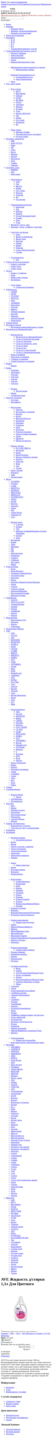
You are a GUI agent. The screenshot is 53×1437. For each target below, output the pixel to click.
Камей (13, 542)
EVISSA (14, 484)
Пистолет (20, 430)
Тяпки (18, 984)
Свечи (13, 988)
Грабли (19, 971)
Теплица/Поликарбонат (21, 1008)
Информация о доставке (16, 1392)
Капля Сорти (16, 1120)
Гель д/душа (16, 89)
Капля (13, 1118)
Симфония (15, 611)
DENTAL (15, 298)
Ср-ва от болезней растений (27, 339)
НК (12, 549)
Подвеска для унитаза (20, 1147)
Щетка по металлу (23, 441)
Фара (18, 464)
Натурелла (15, 159)
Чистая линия (21, 391)
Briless (18, 718)
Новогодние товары (19, 277)
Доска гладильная (18, 849)
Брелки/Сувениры (18, 53)
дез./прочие (20, 199)
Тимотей (19, 195)
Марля (13, 808)
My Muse (19, 100)
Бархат (14, 1222)
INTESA (14, 1209)
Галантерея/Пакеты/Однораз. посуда (21, 51)
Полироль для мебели (20, 1149)
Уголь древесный (18, 1017)
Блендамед (15, 305)
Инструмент (16, 407)
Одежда (14, 587)
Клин (13, 1122)
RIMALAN (15, 495)
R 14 (13, 40)
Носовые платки (18, 810)
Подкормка (15, 280)
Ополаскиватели (18, 709)
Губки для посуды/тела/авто (17, 262)
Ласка (13, 697)
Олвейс (14, 163)
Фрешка (14, 1076)
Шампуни (10, 1198)
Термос (14, 1013)
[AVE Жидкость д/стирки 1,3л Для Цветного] (20, 1328)
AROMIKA (15, 1047)
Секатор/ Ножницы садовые (28, 982)
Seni (12, 172)
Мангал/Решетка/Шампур (21, 927)
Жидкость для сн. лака (20, 225)
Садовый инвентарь (19, 966)
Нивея (18, 118)
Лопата (19, 977)
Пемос (13, 765)
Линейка (19, 890)
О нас (8, 1390)
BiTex (13, 1233)
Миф (13, 704)
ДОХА (18, 102)
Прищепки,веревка (19, 954)
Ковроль (14, 1125)
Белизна (14, 1098)
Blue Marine (21, 93)
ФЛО (18, 756)
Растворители (16, 801)
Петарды (14, 622)
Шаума (14, 1271)
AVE (13, 678)
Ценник (19, 906)
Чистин (14, 1196)
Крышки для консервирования (24, 31)
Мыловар (15, 547)
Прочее (19, 536)
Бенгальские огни (18, 620)
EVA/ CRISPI (21, 727)
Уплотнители (16, 1019)
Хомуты (19, 410)
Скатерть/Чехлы (17, 819)
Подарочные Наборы (15, 629)
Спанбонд (15, 999)
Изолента (15, 872)
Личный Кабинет (13, 1429)
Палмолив (20, 122)
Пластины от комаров (20, 357)
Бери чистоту (16, 1065)
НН (12, 551)
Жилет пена (21, 239)
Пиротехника (11, 618)
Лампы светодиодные (25, 922)
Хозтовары (10, 832)
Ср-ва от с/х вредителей (26, 350)
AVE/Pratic (20, 747)
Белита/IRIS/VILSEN (19, 1238)
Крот (13, 1127)
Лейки (13, 925)
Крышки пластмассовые (21, 33)
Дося (13, 693)
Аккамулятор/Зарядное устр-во (24, 49)
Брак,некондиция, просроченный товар (27, 1042)
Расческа (14, 961)
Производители (12, 1415)
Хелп (18, 538)
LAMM (14, 651)
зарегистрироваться (19, 2)
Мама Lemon (16, 1131)
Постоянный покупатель (29, 4)
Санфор (14, 1160)
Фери (13, 1189)
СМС (8, 631)
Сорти (13, 776)
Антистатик (16, 1094)
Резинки (19, 897)
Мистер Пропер (17, 1138)
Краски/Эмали (17, 795)
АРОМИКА (16, 664)
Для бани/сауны (17, 575)
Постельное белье (18, 815)
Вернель (19, 749)
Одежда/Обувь (12, 567)
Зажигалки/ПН (17, 55)
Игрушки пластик (13, 325)
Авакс (13, 508)
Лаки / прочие (17, 470)
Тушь (18, 222)
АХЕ (18, 182)
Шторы (14, 821)
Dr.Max (14, 1082)
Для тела (14, 383)
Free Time (15, 682)
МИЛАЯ (14, 1074)
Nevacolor (20, 450)
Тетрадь (19, 901)
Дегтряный (15, 1242)
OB (12, 148)
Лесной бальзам (17, 318)
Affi (12, 638)
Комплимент (16, 1247)
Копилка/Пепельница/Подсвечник (25, 913)
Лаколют (14, 316)
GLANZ (19, 729)
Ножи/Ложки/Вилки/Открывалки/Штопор (29, 938)
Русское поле (16, 1255)
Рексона (19, 193)
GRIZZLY (15, 1051)
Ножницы (20, 421)
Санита (14, 1153)
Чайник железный (18, 1028)
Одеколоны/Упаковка (25, 287)
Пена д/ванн (16, 130)
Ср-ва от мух (21, 348)
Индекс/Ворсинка (18, 695)
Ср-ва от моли (22, 346)
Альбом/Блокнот (23, 882)
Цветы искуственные (15, 35)
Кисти (18, 416)
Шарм (13, 564)
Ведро (13, 842)
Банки (8, 24)
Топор (18, 436)
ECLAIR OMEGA (23, 448)
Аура (18, 111)
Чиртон (14, 615)
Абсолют (14, 506)
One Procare (16, 1216)
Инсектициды (17, 335)
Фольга (14, 1024)
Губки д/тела (16, 269)
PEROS (14, 653)
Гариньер (15, 370)
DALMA (19, 723)
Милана (19, 107)
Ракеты (14, 624)
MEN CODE (16, 1211)
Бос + (13, 1107)
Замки (13, 863)
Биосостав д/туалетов (20, 1102)
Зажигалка (15, 853)
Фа (17, 124)
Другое (9, 271)
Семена (9, 787)
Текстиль (10, 803)
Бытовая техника (18, 838)
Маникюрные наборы (25, 70)
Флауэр (14, 613)
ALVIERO (15, 481)
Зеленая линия (17, 1227)
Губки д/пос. (16, 266)
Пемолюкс (15, 1142)
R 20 (13, 42)
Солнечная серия (18, 395)
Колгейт (14, 314)
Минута (14, 1133)
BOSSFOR (15, 642)
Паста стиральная (18, 763)
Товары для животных (15, 823)
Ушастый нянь (17, 1187)
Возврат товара (12, 1404)
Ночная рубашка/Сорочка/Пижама (25, 582)
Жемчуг (14, 309)
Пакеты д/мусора (18, 940)
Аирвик (14, 607)
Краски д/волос (17, 446)
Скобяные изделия (18, 993)
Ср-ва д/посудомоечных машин (24, 1180)
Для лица (15, 377)
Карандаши (20, 884)
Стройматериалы (13, 789)
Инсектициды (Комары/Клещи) (19, 329)
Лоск (13, 700)
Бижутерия (15, 174)
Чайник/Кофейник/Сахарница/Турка (26, 1031)
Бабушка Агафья (23, 132)
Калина (14, 389)
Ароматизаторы (17, 604)
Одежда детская (17, 589)
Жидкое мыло (16, 522)
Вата (13, 806)
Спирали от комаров (19, 359)
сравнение (5, 1354)
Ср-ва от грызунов (23, 341)
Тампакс (14, 165)
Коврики (14, 910)
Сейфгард (15, 560)
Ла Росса (14, 1229)
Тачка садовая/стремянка (26, 434)
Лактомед (20, 105)
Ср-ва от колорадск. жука (26, 344)
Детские (14, 307)
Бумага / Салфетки (18, 273)
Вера (13, 669)
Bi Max (14, 680)
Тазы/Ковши (16, 1004)
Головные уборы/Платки (21, 573)
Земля (13, 867)
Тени (18, 220)
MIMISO (14, 170)
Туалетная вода (17, 257)
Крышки (9, 27)
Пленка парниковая (19, 948)
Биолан (14, 689)
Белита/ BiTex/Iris (23, 113)
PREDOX (15, 655)
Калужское (15, 540)
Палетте (19, 459)
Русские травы (22, 136)
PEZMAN (15, 490)
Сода (13, 1173)
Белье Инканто (17, 571)
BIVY (18, 91)
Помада (19, 214)
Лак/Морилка (16, 799)
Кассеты (19, 241)
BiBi (13, 141)
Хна (17, 466)
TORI (13, 662)
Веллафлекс (16, 402)
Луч (12, 702)
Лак (17, 209)
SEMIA (14, 658)
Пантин (14, 1251)
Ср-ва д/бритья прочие (25, 250)
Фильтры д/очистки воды (21, 1022)
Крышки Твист (17, 29)
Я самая (19, 109)
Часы (13, 81)
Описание (5, 1356)
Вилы (18, 968)
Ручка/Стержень (22, 899)
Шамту (14, 1269)
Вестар (19, 743)
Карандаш (20, 207)
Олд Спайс (20, 191)
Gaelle (18, 732)
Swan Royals (16, 1060)
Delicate (19, 96)
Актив (13, 666)
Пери (13, 145)
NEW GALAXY (18, 602)
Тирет (13, 1182)
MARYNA (15, 488)
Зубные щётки (12, 323)
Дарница (14, 1224)
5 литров (19, 524)
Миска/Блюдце (17, 933)
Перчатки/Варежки (19, 591)
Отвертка (20, 425)
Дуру (13, 517)
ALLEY (14, 635)
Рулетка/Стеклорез (23, 432)
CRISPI (14, 292)
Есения (19, 527)
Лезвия (19, 243)
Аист (13, 684)
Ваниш (14, 1111)
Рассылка (10, 1434)
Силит (13, 1169)
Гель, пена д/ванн (13, 84)
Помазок (19, 248)
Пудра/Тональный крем (25, 216)
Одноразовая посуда (24, 77)
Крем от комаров (18, 355)
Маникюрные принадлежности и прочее (28, 67)
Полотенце (15, 812)
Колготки (15, 578)
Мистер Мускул (17, 1136)
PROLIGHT (16, 493)
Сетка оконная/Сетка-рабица (23, 991)
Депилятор (15, 372)
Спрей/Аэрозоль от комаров (22, 361)
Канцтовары (16, 879)
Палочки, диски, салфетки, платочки (26, 227)
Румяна (19, 218)
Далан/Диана (16, 512)
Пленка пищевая (18, 952)
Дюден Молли (17, 1069)
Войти (3, 2)
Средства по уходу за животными (25, 828)
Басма (18, 453)
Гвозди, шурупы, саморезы (22, 847)
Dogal (13, 646)
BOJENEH (15, 640)
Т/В (17, 260)
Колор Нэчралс (22, 455)
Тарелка (14, 1006)
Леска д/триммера (23, 975)
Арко (18, 234)
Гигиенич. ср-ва (12, 168)
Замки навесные (22, 865)
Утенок (14, 1184)
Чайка (13, 785)
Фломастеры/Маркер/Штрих (28, 904)
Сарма (13, 772)
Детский (14, 375)
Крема (8, 368)
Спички (14, 1002)
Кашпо (9, 363)
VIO (17, 529)
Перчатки (15, 942)
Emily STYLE (16, 143)
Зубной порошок (18, 312)
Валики (19, 414)
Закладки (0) (13, 4)
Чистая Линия (17, 1267)
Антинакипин (17, 1091)
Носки (13, 580)
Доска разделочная (19, 851)
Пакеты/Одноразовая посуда (23, 75)
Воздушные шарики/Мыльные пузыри (27, 327)
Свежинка (15, 675)
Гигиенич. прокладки (15, 139)
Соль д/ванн (16, 285)
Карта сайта (11, 1406)
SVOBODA (16, 1235)
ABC (13, 633)
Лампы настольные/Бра (25, 1040)
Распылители (16, 959)
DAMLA (14, 644)
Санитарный (16, 1156)
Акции (9, 1420)
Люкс (13, 544)
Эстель (19, 468)
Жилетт (19, 186)
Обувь (13, 584)
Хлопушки (15, 627)
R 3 (12, 44)
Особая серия (16, 1249)
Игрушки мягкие (18, 870)
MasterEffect (16, 1054)
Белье (13, 569)
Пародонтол (16, 320)
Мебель (14, 929)
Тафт (13, 475)
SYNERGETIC (17, 497)
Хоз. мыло (15, 562)
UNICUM (15, 1087)
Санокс (14, 1158)
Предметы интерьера (19, 769)
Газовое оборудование (25, 950)
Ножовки (20, 423)
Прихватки (15, 817)
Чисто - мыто (16, 1078)
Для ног (14, 379)
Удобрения (10, 830)
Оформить (5, 9)
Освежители (11, 598)
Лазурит (14, 1129)
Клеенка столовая (18, 908)
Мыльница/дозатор (19, 936)
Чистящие (10, 1045)
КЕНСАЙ (15, 1071)
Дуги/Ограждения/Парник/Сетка (30, 973)
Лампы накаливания (19, 920)
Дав (17, 116)
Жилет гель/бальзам (24, 237)
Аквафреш (15, 303)
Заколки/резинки (18, 58)
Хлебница (15, 1026)
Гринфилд (15, 1067)
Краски (19, 888)
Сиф (13, 1171)
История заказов (13, 1432)
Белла (13, 152)
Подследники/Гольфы (20, 593)
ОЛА (13, 161)
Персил (14, 767)
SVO (13, 660)
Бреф (13, 1109)
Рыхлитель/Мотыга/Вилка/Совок (30, 980)
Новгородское (17, 553)
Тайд (13, 778)
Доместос (15, 1113)
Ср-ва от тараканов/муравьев (28, 352)
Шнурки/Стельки (18, 595)
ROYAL (14, 504)
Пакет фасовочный (24, 79)
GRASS (14, 600)
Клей (13, 275)
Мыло (8, 479)
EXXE (18, 98)
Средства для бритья (19, 232)
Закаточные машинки (20, 855)
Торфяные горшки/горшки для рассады (27, 1015)
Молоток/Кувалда (23, 418)
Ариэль (14, 686)
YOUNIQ (15, 296)
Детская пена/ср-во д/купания (28, 134)
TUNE (13, 1218)
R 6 (12, 46)
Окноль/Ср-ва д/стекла (20, 1140)
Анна (13, 150)
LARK (13, 486)
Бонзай (14, 1105)
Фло (12, 780)
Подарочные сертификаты (17, 1418)
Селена (14, 1167)
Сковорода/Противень (20, 995)
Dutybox (19, 725)
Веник (13, 844)
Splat (13, 301)
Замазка (14, 858)
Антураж (14, 400)
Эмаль (18, 797)
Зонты (13, 60)
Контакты (10, 1387)
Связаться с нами (13, 1401)
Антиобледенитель (24, 840)
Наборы (19, 211)
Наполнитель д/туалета (20, 826)
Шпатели (20, 438)
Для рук (14, 381)
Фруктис (14, 1262)
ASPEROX (15, 1049)
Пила (18, 427)
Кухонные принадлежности (22, 915)
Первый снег (16, 673)
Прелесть (15, 473)
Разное (18, 895)
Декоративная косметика (21, 205)
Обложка (19, 893)
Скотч (13, 997)
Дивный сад (16, 515)
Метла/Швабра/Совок (20, 931)
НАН (13, 671)
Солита (14, 1176)
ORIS (13, 1056)
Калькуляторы (17, 874)
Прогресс (15, 1151)
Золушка (19, 754)
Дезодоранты (16, 179)
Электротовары (17, 1038)
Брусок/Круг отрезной (25, 412)
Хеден (13, 1264)
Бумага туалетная (18, 264)
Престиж (19, 461)
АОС (13, 1089)
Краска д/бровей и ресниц (27, 457)
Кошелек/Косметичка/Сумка (23, 62)
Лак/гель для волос (14, 398)
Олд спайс (20, 120)
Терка (13, 1011)
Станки (19, 252)
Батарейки (10, 38)
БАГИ (13, 1096)
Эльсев (14, 1273)
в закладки (5, 1351)
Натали (14, 156)
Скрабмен (15, 774)
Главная (4, 4)
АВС (13, 1062)
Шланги (14, 1033)
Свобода (14, 558)
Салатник (15, 986)
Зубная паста (11, 289)
